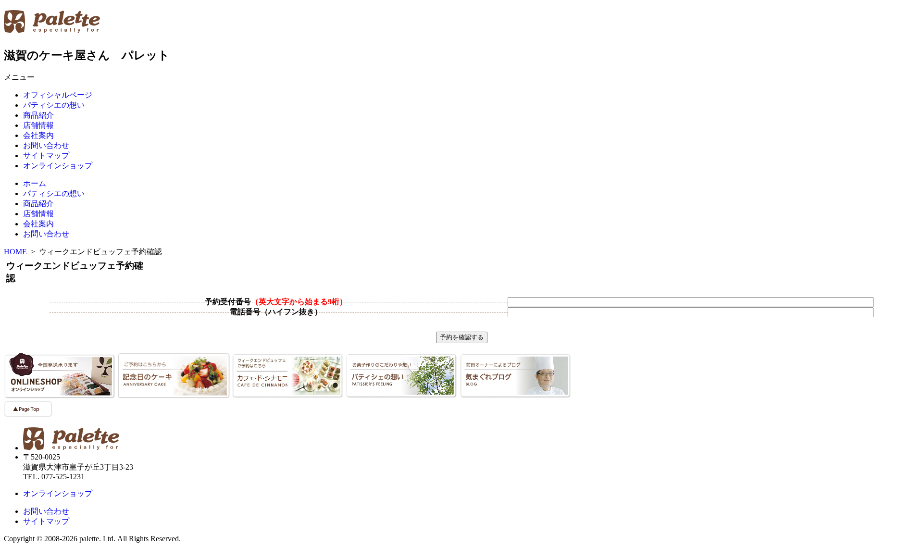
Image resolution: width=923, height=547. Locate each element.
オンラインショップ (57, 166)
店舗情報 (38, 125)
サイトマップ (46, 155)
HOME (15, 252)
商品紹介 (38, 115)
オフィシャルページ (57, 95)
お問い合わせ (46, 145)
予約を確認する (462, 337)
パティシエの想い (54, 105)
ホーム (34, 183)
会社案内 (38, 135)
